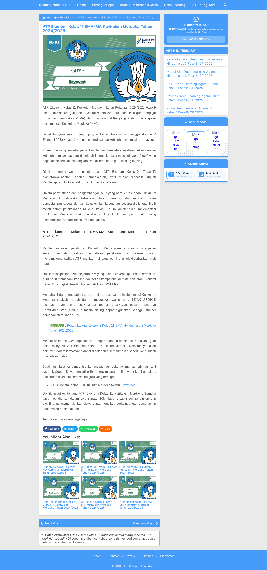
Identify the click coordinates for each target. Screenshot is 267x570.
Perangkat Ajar (103, 5)
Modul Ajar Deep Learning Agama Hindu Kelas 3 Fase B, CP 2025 (192, 74)
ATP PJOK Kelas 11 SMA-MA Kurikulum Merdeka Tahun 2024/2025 (97, 504)
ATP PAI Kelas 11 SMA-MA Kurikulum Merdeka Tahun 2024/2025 (136, 469)
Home (81, 5)
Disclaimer (167, 556)
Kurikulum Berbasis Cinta (139, 5)
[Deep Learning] (176, 141)
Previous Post (143, 523)
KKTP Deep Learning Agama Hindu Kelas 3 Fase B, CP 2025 (192, 86)
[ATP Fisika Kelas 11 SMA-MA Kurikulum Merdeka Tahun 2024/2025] (61, 452)
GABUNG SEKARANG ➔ (196, 39)
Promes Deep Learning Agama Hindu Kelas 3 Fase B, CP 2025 (194, 98)
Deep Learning (175, 5)
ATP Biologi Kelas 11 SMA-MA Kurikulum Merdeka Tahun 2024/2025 (136, 504)
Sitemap (147, 556)
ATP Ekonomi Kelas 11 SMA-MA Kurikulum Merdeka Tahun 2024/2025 (97, 28)
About (97, 556)
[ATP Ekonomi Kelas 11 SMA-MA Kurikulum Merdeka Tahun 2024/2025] (99, 452)
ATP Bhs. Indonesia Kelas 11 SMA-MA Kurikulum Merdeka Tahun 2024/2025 (61, 504)
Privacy (130, 556)
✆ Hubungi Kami (204, 5)
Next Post (52, 523)
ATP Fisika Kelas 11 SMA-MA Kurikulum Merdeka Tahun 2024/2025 (59, 469)
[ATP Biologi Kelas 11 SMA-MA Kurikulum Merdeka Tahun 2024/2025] (137, 487)
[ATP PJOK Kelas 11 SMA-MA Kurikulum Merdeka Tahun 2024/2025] (99, 487)
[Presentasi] (216, 141)
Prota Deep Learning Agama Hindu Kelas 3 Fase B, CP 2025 (192, 110)
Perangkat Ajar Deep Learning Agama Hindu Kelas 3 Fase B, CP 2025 (194, 61)
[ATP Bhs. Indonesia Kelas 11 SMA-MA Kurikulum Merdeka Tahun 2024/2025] (61, 487)
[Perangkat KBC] (196, 141)
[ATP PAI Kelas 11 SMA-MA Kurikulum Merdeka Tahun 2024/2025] (137, 452)
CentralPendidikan (55, 5)
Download (128, 385)
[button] (105, 429)
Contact (113, 556)
